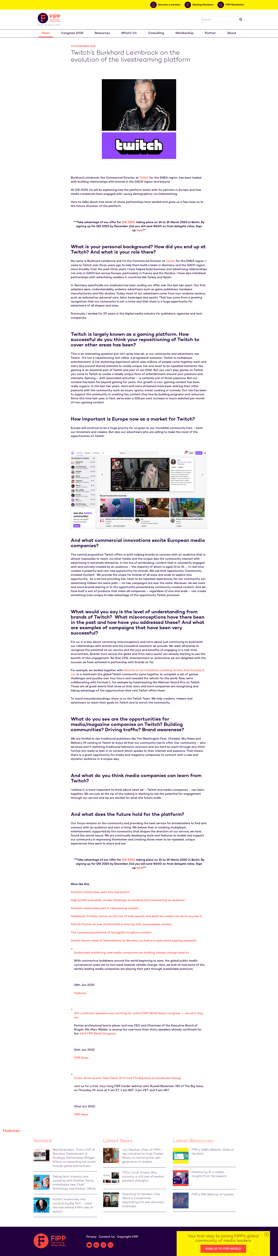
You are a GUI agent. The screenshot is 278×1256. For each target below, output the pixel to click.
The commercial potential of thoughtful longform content (111, 932)
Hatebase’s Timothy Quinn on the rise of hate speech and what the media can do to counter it (136, 916)
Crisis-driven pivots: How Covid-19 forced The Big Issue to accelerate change (127, 1078)
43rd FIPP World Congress (97, 1033)
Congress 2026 (72, 33)
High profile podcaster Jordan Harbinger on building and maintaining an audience (128, 900)
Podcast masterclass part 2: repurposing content (105, 908)
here (140, 230)
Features (80, 993)
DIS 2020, (128, 222)
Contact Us (107, 1236)
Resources (102, 33)
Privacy (91, 1236)
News (46, 33)
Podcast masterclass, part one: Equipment (100, 892)
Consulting (156, 33)
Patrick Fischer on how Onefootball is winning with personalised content (121, 924)
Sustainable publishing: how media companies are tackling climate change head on (131, 952)
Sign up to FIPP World (223, 1249)
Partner (210, 33)
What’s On (129, 33)
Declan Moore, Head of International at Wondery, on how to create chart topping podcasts (133, 940)
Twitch (143, 177)
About (231, 33)
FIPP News (81, 1058)
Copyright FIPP (127, 1236)
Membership (185, 33)
